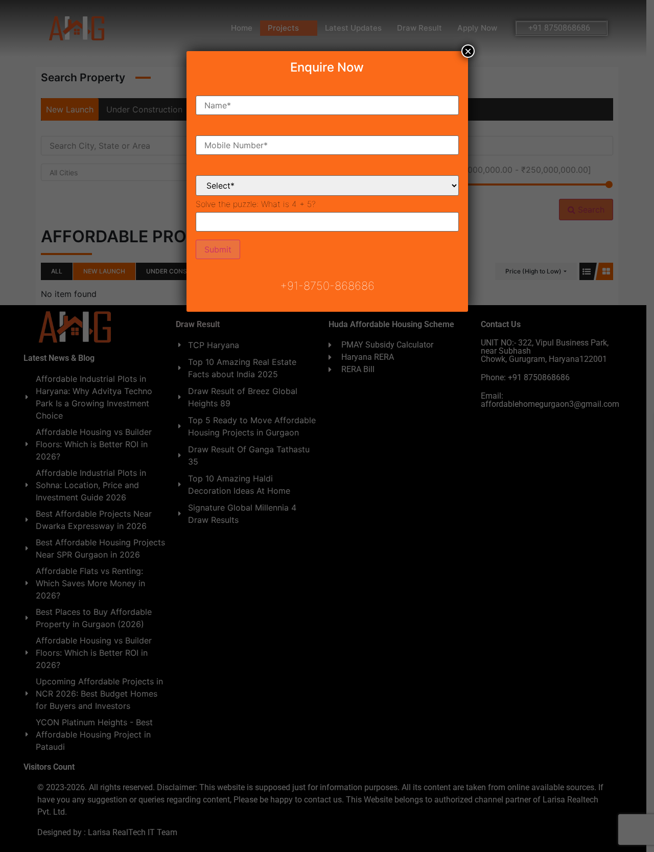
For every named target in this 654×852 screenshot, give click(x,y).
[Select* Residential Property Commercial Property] (327, 177)
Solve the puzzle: (256, 204)
